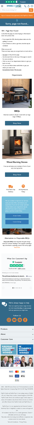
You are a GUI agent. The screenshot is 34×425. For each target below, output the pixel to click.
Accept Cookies (17, 215)
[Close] (30, 198)
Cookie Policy (18, 211)
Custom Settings (17, 222)
